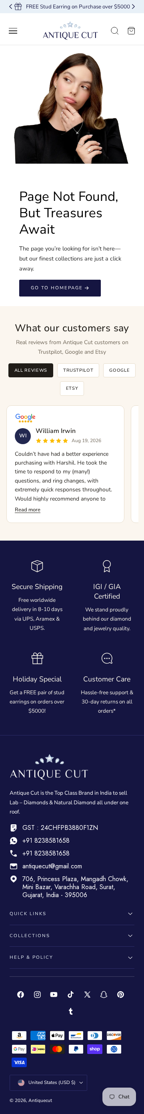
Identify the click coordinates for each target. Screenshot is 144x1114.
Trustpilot (78, 370)
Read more (27, 509)
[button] (13, 31)
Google (119, 370)
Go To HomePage (57, 288)
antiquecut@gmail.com (52, 866)
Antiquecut (40, 1100)
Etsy (72, 388)
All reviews (30, 370)
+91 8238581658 (46, 840)
